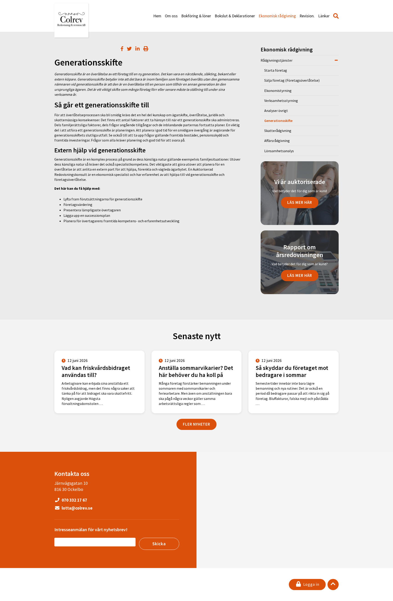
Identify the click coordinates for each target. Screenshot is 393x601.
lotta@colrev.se (77, 508)
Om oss (171, 15)
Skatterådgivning (277, 130)
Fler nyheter (196, 424)
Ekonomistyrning (278, 90)
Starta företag (275, 70)
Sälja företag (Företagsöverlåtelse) (292, 80)
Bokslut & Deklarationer (235, 15)
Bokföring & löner (196, 15)
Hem (157, 15)
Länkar (324, 15)
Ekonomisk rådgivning (277, 15)
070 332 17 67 (74, 500)
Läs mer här (299, 202)
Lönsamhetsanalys (279, 151)
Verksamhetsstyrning (281, 100)
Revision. (307, 15)
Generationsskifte (278, 120)
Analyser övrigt (276, 110)
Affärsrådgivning (277, 140)
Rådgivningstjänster (276, 60)
